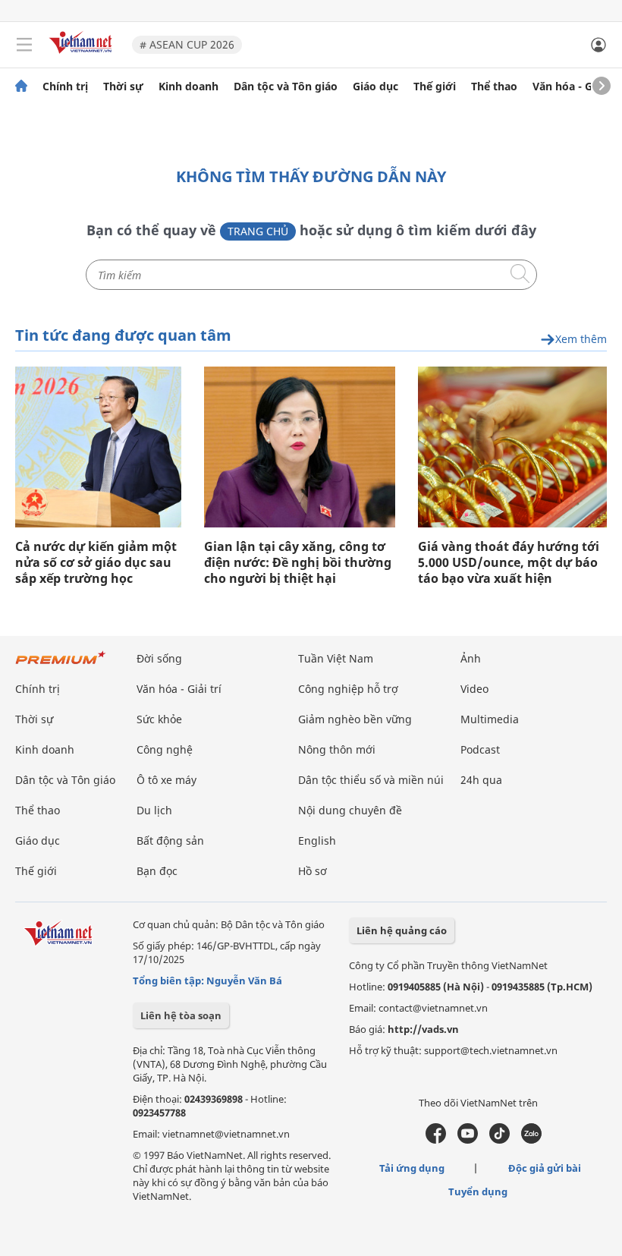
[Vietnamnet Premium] (60, 665)
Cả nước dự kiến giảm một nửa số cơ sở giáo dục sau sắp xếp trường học (96, 563)
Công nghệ (165, 749)
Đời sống (159, 658)
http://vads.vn (423, 1029)
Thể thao (494, 86)
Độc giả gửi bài (544, 1168)
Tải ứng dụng (412, 1168)
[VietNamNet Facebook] (436, 1140)
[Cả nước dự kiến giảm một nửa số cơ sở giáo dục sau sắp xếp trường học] (98, 447)
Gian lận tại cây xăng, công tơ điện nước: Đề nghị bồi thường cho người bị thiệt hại (297, 563)
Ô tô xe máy (166, 780)
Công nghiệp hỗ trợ (348, 689)
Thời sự (123, 86)
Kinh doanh (188, 86)
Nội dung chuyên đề (350, 810)
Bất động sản (170, 840)
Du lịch (154, 810)
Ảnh (470, 658)
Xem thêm (581, 339)
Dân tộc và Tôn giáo (286, 86)
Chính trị (65, 86)
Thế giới (434, 86)
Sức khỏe (159, 719)
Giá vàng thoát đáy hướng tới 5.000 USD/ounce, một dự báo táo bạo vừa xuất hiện (508, 563)
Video (474, 689)
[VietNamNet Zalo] (531, 1140)
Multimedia (489, 719)
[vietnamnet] (83, 55)
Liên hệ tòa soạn (180, 1015)
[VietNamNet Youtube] (467, 1140)
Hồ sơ (312, 871)
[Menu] (24, 45)
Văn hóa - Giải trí (576, 86)
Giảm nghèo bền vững (355, 719)
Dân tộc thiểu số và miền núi (371, 780)
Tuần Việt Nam (335, 658)
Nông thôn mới (336, 749)
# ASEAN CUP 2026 (187, 44)
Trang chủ (258, 231)
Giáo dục (375, 86)
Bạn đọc (157, 871)
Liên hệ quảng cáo (402, 930)
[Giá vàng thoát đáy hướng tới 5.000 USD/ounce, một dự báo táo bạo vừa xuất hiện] (512, 447)
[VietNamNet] (21, 86)
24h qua (481, 780)
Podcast (480, 749)
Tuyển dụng (477, 1191)
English (317, 840)
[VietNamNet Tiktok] (499, 1140)
